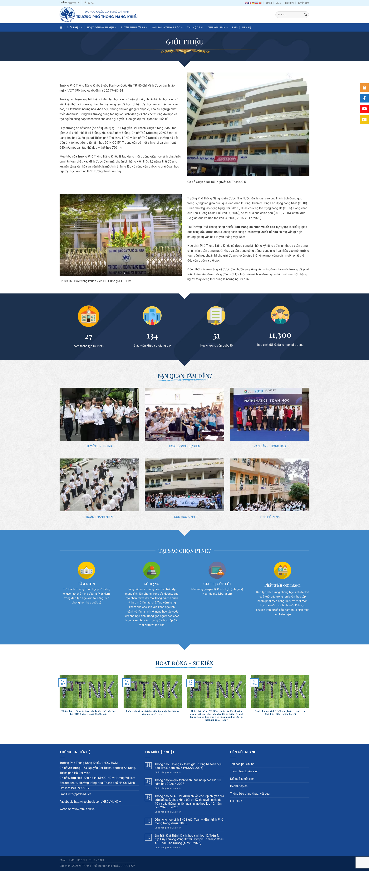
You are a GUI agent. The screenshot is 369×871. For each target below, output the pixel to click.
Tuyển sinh (303, 2)
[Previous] (59, 704)
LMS (278, 2)
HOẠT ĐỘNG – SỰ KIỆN (100, 27)
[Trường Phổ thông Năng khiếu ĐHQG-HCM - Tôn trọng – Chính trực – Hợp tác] (98, 15)
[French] (250, 3)
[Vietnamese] (260, 3)
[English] (246, 3)
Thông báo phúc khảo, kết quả (250, 793)
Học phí (289, 2)
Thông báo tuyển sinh (244, 771)
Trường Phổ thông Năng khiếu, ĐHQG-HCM (108, 866)
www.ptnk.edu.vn (83, 809)
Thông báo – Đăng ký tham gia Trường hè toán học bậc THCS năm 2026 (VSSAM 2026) (188, 766)
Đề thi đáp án (239, 786)
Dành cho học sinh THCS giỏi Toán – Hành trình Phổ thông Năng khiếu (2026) (189, 821)
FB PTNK (236, 801)
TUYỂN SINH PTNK (99, 446)
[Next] (310, 704)
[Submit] (305, 14)
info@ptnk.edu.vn (79, 794)
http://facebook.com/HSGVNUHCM (97, 801)
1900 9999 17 (73, 3)
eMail (269, 2)
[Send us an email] (89, 3)
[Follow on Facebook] (85, 3)
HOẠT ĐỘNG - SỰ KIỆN (184, 446)
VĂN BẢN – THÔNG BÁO (166, 27)
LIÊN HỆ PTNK (270, 517)
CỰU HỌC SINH (216, 27)
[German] (253, 3)
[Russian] (256, 3)
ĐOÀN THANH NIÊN (99, 517)
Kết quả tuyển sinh (242, 779)
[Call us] (92, 3)
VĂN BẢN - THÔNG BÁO (270, 446)
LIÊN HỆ (246, 27)
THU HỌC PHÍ (195, 27)
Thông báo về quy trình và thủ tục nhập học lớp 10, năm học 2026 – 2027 (188, 782)
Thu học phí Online (242, 764)
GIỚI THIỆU (73, 27)
